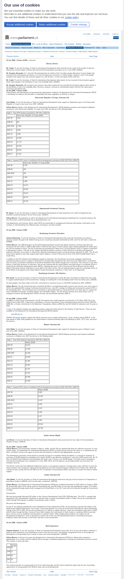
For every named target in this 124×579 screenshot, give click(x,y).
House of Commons (13, 48)
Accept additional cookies (20, 24)
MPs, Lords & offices (40, 44)
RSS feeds (106, 34)
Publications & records (75, 48)
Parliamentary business (21, 44)
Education (87, 44)
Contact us (115, 34)
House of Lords (26, 48)
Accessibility (86, 34)
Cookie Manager (90, 574)
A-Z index (8, 575)
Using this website (53, 575)
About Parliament (56, 44)
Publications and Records (50, 51)
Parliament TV (90, 48)
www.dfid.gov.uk (16, 314)
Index (52, 56)
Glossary (15, 575)
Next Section (11, 571)
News (98, 48)
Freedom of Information (35, 575)
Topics (104, 48)
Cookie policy (80, 574)
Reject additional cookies (52, 24)
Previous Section (13, 56)
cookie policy (71, 17)
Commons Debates (71, 51)
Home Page (93, 56)
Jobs (44, 575)
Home (8, 44)
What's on (37, 48)
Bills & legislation (49, 48)
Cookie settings (79, 24)
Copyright (63, 575)
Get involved (69, 44)
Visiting (78, 44)
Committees (61, 48)
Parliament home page (19, 51)
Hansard (61, 51)
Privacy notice (71, 574)
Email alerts (96, 34)
